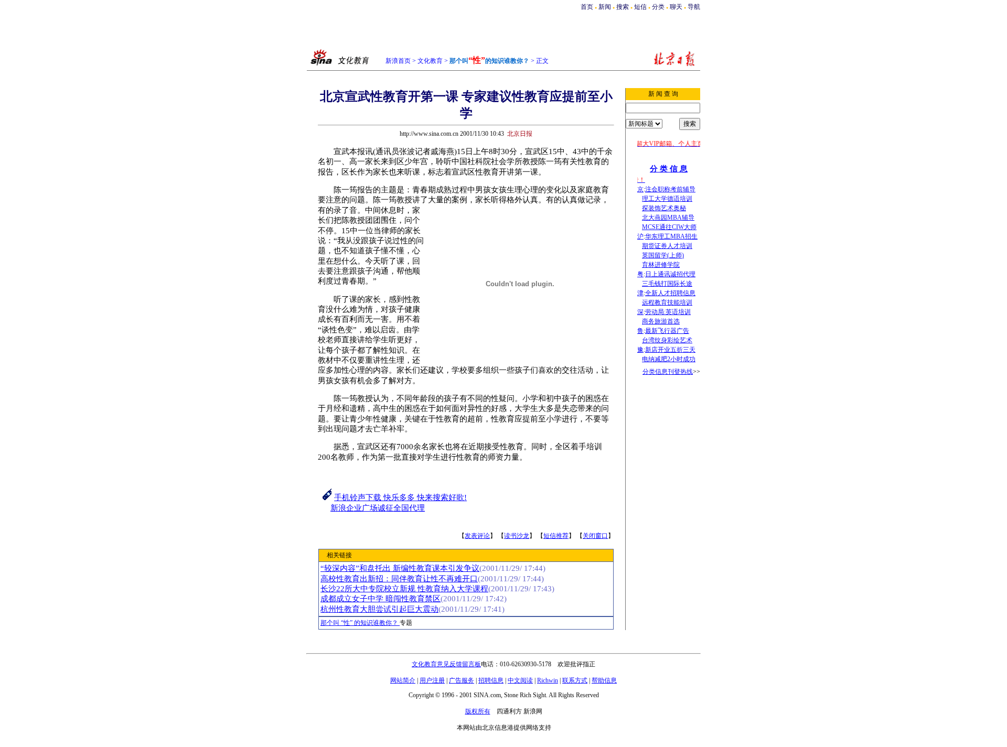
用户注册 (432, 680)
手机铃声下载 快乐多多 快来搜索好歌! (400, 497)
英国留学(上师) (663, 255)
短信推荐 (556, 535)
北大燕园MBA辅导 (668, 217)
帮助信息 (604, 680)
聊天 (676, 6)
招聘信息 (491, 680)
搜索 (623, 6)
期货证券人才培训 (667, 246)
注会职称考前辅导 (670, 189)
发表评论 (477, 535)
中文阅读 (520, 680)
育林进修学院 (661, 264)
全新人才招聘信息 (670, 293)
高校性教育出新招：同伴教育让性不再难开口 (399, 579)
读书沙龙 (516, 535)
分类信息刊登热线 (667, 371)
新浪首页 (398, 60)
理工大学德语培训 (667, 198)
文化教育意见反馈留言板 (446, 664)
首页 (587, 6)
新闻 (604, 6)
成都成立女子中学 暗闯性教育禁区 (380, 598)
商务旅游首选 (661, 321)
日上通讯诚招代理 (670, 274)
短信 (640, 6)
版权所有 (477, 711)
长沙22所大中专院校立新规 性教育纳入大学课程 (404, 588)
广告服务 (461, 680)
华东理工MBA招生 (671, 236)
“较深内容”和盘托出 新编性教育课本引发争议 (399, 568)
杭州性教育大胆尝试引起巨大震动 (379, 609)
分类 (658, 6)
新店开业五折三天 (670, 349)
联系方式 (574, 680)
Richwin (547, 680)
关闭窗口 (595, 535)
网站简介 (402, 680)
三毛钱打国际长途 (667, 283)
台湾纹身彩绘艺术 (667, 340)
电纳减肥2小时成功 (668, 359)
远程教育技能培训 (667, 302)
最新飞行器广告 (667, 330)
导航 (694, 6)
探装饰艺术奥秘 (664, 208)
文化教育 (430, 60)
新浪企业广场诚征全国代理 (377, 508)
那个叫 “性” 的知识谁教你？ (360, 622)
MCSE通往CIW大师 (669, 227)
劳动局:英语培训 (668, 312)
